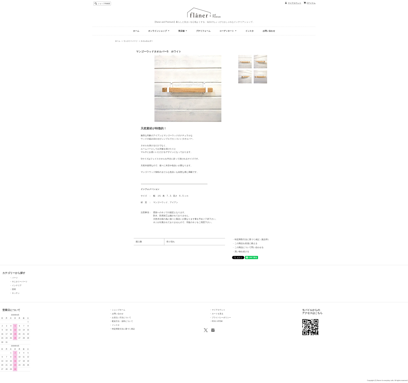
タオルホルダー (147, 41)
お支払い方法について (121, 317)
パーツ (15, 278)
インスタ (249, 31)
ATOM (219, 321)
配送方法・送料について (122, 321)
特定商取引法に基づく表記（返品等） (252, 239)
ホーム (136, 31)
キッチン (16, 293)
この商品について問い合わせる (249, 247)
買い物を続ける (242, 251)
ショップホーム (118, 310)
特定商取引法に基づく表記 (123, 329)
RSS (214, 321)
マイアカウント (294, 3)
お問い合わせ (269, 31)
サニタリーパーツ (131, 41)
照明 (14, 289)
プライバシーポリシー (221, 317)
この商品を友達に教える (246, 243)
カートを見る (217, 314)
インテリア (17, 285)
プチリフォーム (203, 31)
